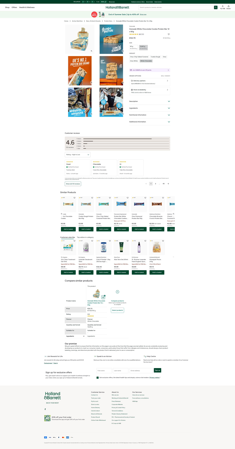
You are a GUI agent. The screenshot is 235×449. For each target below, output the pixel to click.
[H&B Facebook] (45, 409)
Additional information (137, 122)
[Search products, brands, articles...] (216, 7)
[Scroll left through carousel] (61, 213)
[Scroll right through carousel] (173, 213)
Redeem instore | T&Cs (138, 2)
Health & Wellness (27, 7)
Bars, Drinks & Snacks (93, 21)
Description (133, 101)
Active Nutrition (77, 21)
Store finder (149, 2)
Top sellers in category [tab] (85, 237)
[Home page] (117, 7)
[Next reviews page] (168, 184)
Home (66, 21)
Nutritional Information (137, 115)
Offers (14, 7)
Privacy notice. (155, 377)
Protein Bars (108, 21)
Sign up (157, 370)
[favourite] (74, 198)
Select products (117, 310)
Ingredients (133, 108)
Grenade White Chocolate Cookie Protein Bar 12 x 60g (96, 303)
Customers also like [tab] (67, 237)
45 (163, 184)
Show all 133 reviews (73, 184)
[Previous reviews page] (146, 184)
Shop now (112, 2)
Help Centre (158, 2)
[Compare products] (117, 291)
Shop (7, 7)
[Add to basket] (103, 297)
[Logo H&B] (117, 8)
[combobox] (176, 7)
